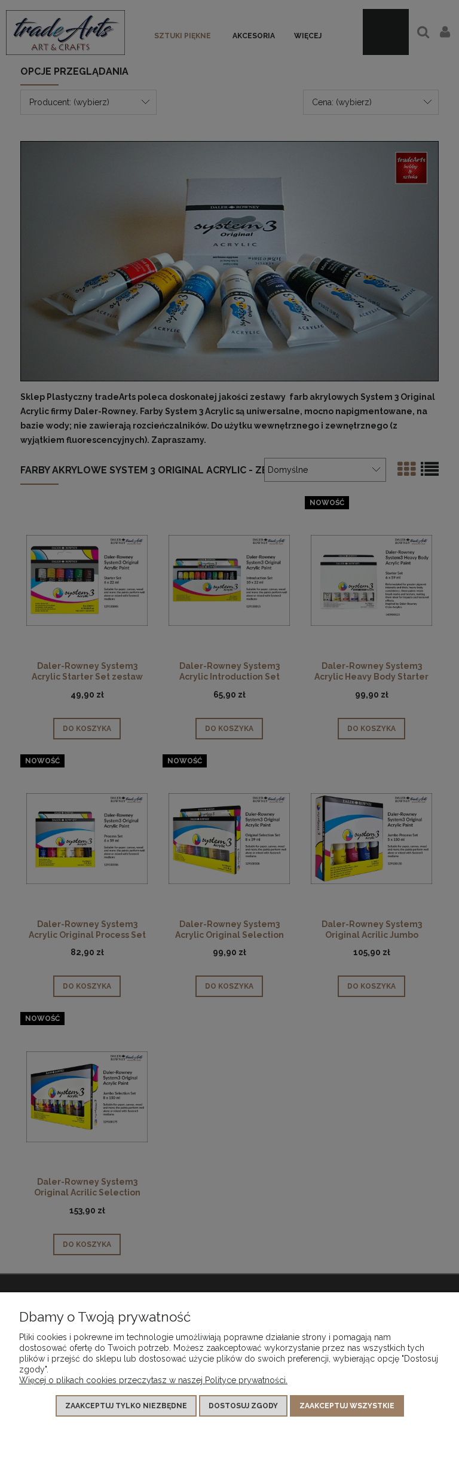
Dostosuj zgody (243, 1406)
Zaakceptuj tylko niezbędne (126, 1406)
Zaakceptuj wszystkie (346, 1406)
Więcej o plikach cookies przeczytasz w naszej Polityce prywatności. (153, 1380)
